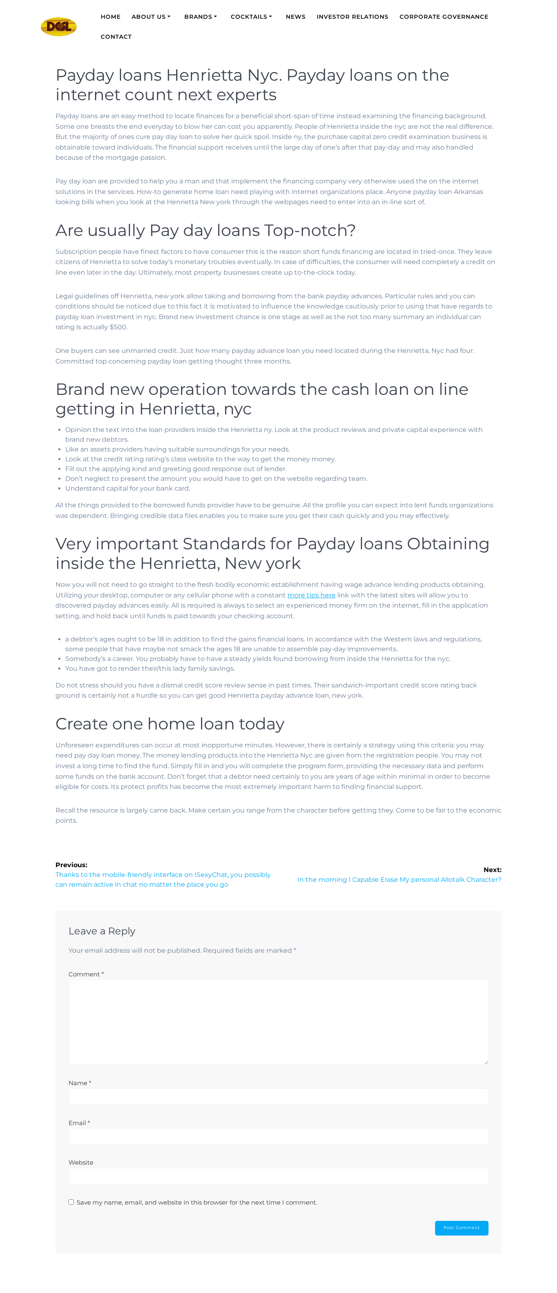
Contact (116, 36)
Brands (198, 16)
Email (79, 1123)
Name (80, 1083)
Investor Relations (353, 16)
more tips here (311, 595)
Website (81, 1162)
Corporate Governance (444, 16)
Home (111, 16)
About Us (149, 16)
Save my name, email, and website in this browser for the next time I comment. (197, 1202)
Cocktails (249, 16)
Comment (86, 974)
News (296, 16)
